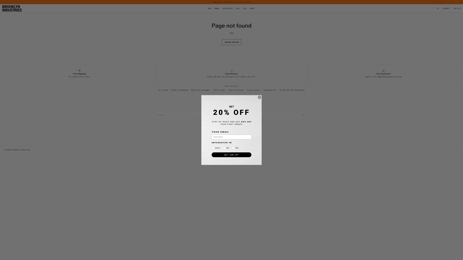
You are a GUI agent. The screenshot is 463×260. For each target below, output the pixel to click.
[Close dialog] (259, 97)
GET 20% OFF (231, 154)
